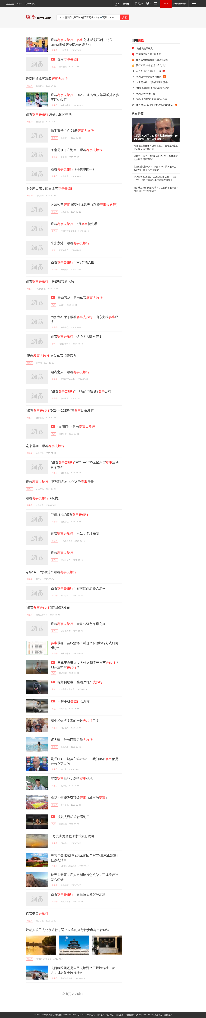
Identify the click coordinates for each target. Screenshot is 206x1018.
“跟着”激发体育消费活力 (51, 355)
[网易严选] (138, 3)
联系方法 (91, 1015)
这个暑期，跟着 (45, 446)
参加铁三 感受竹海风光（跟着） (85, 204)
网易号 (54, 50)
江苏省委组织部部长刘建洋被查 (152, 59)
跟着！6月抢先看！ (76, 224)
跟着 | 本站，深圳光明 (75, 533)
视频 (54, 66)
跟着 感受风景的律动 (49, 114)
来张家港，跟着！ (72, 243)
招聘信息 (100, 1015)
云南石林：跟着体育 (80, 298)
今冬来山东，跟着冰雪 (50, 188)
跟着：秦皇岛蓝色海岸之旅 (78, 624)
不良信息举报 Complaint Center (139, 1015)
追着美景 (37, 913)
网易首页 (10, 3)
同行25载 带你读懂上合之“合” (151, 65)
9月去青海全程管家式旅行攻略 (72, 836)
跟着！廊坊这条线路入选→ (78, 588)
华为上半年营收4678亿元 (149, 76)
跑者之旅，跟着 (70, 372)
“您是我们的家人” (145, 48)
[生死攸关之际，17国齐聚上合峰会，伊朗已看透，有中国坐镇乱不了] (156, 130)
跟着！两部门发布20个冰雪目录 (60, 482)
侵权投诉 (168, 1015)
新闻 (54, 250)
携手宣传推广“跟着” (73, 130)
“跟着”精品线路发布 (48, 607)
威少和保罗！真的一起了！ (75, 720)
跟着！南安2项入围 (72, 262)
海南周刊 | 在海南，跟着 (76, 150)
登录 (166, 3)
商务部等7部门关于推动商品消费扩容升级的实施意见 (155, 104)
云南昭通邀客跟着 (47, 78)
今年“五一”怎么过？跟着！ (53, 572)
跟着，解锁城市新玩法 (50, 281)
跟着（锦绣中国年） (73, 169)
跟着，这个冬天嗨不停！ (76, 336)
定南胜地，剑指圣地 (72, 778)
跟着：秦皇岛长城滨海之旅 (78, 894)
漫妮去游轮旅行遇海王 (73, 817)
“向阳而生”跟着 (76, 427)
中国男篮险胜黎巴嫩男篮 (148, 54)
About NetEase (69, 1015)
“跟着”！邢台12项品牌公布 (81, 391)
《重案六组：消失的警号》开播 (152, 82)
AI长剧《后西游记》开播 (148, 70)
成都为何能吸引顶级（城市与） (80, 797)
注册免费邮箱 (179, 3)
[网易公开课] (127, 3)
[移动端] (117, 3)
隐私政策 (119, 1015)
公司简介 (81, 1015)
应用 (19, 3)
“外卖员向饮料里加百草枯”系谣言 (152, 87)
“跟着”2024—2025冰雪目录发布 (60, 410)
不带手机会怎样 (73, 701)
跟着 (68, 59)
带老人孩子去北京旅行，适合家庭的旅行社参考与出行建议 (67, 930)
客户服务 (110, 1015)
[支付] (148, 3)
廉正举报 (158, 1015)
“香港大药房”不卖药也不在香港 (151, 99)
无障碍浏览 (30, 3)
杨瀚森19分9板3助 (145, 93)
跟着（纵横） (43, 498)
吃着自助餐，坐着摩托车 (80, 682)
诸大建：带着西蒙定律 (72, 739)
